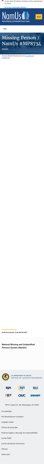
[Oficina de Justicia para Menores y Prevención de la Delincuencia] (9, 396)
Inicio (5, 28)
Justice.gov (5, 454)
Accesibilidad (6, 411)
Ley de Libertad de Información (13, 444)
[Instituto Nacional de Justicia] (35, 387)
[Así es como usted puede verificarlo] (22, 4)
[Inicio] (16, 16)
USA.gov (4, 449)
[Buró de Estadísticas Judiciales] (22, 389)
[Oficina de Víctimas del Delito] (22, 395)
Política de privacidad (9, 427)
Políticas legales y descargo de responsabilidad (19, 433)
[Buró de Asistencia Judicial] (8, 387)
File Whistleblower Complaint (12, 417)
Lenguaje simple (7, 422)
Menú (39, 17)
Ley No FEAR (6, 438)
